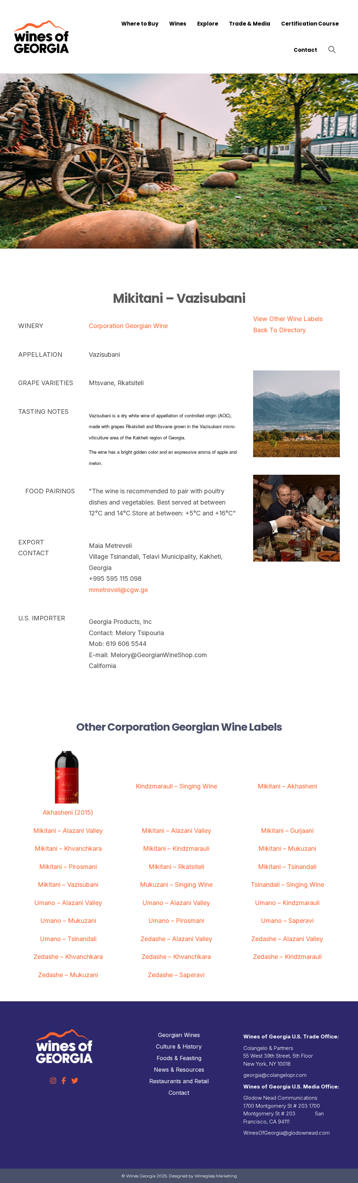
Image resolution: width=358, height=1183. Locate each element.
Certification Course (310, 23)
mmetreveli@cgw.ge (118, 589)
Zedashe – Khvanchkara (68, 956)
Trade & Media (249, 23)
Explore (207, 23)
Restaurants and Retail (179, 1081)
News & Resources (179, 1069)
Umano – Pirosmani (176, 920)
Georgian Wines (179, 1034)
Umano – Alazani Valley (68, 902)
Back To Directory (279, 330)
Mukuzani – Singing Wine (176, 884)
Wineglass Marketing (216, 1175)
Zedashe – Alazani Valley (176, 938)
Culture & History (179, 1046)
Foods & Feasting (179, 1058)
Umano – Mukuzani (68, 920)
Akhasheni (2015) (68, 812)
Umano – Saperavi (287, 920)
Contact (305, 50)
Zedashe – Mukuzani (68, 975)
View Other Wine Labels (288, 318)
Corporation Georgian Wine (128, 325)
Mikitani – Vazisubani (68, 884)
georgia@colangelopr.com (275, 1075)
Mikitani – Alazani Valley (68, 830)
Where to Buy (139, 23)
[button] (333, 50)
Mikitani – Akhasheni (287, 786)
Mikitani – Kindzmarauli (176, 848)
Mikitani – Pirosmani (68, 866)
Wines (177, 23)
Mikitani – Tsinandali (287, 866)
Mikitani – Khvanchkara (68, 848)
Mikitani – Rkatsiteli (176, 866)
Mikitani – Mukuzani (287, 848)
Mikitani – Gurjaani (287, 830)
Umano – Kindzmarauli (287, 902)
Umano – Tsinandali (68, 938)
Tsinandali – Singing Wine (287, 884)
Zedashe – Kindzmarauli (287, 956)
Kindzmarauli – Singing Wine (176, 786)
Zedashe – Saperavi (176, 975)
